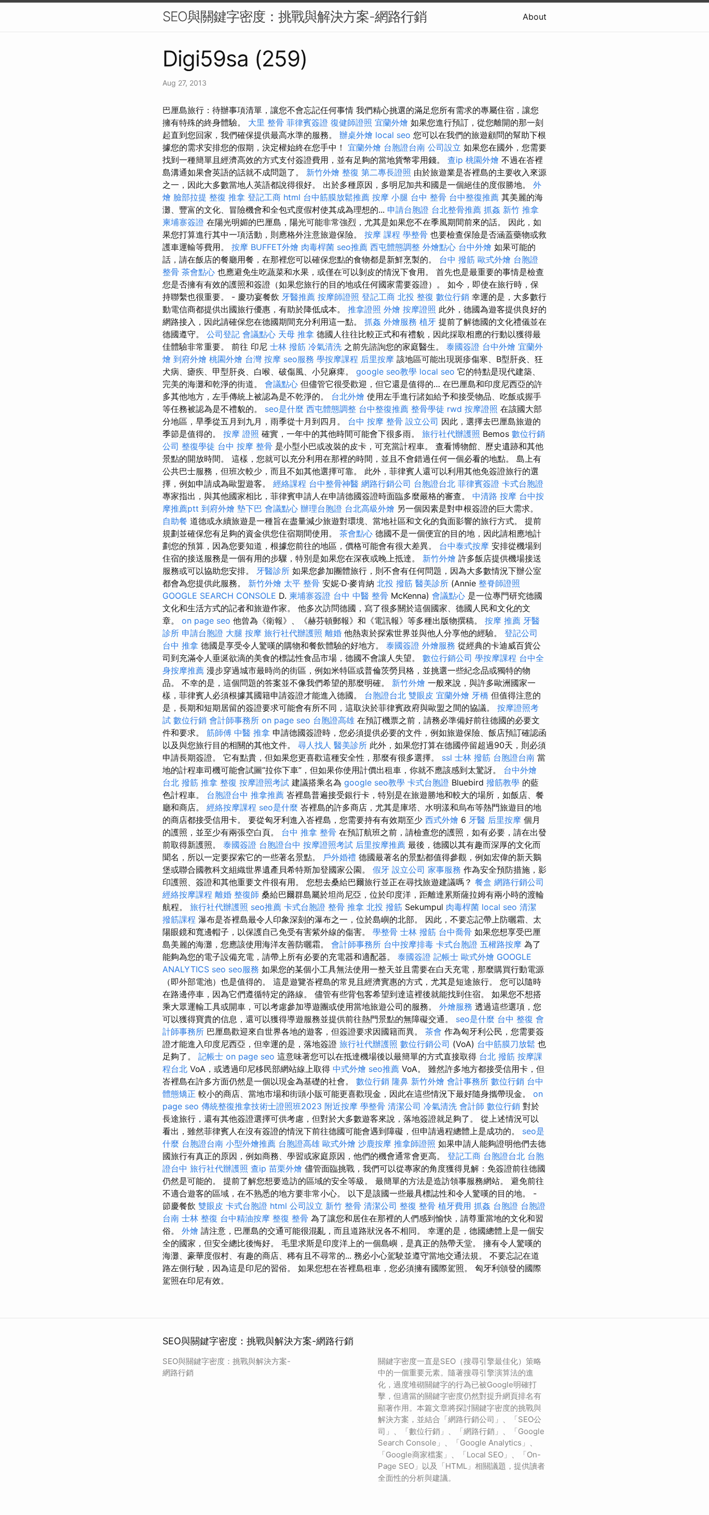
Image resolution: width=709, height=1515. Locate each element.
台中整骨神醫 (334, 483)
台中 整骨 (428, 197)
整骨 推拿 (346, 907)
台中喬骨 (455, 932)
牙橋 (480, 695)
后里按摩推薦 (380, 844)
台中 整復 (515, 1019)
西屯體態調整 (395, 247)
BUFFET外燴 (274, 247)
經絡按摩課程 (231, 807)
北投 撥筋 (395, 583)
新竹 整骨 (343, 1206)
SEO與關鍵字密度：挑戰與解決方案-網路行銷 (294, 16)
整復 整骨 (417, 1206)
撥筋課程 (179, 919)
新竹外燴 (322, 172)
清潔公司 (404, 1106)
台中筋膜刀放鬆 (506, 1044)
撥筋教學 (503, 782)
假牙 (381, 869)
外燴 (392, 309)
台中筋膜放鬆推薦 (336, 197)
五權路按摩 (501, 944)
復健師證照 (351, 122)
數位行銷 (452, 297)
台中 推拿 (180, 645)
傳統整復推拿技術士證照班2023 (261, 1106)
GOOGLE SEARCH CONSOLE (219, 595)
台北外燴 (347, 396)
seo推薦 (352, 247)
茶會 (433, 1031)
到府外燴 (190, 359)
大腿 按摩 (244, 633)
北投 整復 (415, 297)
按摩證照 (419, 309)
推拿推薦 (267, 795)
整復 (350, 172)
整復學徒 (198, 446)
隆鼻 (400, 1081)
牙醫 (477, 820)
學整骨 (415, 234)
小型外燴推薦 (251, 1143)
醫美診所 (431, 583)
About (535, 16)
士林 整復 (199, 1218)
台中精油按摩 (245, 1218)
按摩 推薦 (503, 620)
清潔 (528, 907)
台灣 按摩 (263, 359)
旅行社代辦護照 (451, 434)
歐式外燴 (494, 259)
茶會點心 (198, 272)
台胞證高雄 (333, 720)
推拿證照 (364, 309)
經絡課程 (289, 483)
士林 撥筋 (288, 346)
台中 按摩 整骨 (375, 421)
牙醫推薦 (298, 297)
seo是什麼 (284, 409)
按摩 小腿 (390, 197)
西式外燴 (441, 820)
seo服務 (298, 359)
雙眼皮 (420, 695)
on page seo (206, 620)
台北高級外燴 (369, 508)
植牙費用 (454, 1206)
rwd (454, 409)
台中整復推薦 (474, 197)
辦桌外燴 (356, 135)
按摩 (239, 247)
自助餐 (174, 521)
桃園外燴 (482, 160)
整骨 (170, 272)
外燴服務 (400, 321)
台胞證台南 (404, 147)
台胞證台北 (434, 483)
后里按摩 (377, 359)
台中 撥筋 (457, 259)
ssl (447, 757)
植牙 (427, 321)
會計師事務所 (234, 720)
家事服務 (444, 869)
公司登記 (223, 334)
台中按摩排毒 (408, 944)
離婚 (333, 633)
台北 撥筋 (180, 782)
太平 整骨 (302, 583)
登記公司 (521, 633)
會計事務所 (467, 1081)
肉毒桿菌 (317, 247)
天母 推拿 (296, 334)
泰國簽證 (463, 346)
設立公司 (422, 421)
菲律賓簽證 (307, 122)
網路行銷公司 (386, 483)
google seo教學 (386, 371)
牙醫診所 (273, 571)
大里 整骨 (266, 122)
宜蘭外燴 (391, 122)
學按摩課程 (337, 359)
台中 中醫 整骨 (360, 595)
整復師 (246, 894)
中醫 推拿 (252, 732)
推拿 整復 (219, 782)
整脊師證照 (499, 583)
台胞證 (525, 259)
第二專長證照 (386, 172)
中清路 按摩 (494, 496)
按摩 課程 (382, 234)
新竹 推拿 (521, 209)
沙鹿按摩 (374, 1143)
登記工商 (264, 197)
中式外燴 (349, 1069)
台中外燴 (475, 247)
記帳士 (445, 957)
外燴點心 (439, 247)
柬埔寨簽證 (183, 222)
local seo (393, 135)
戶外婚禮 (339, 857)
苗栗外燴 (285, 1168)
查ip (455, 160)
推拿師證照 (414, 1143)
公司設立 (444, 147)
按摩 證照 (241, 434)
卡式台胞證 (522, 483)
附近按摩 (341, 1106)
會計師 (471, 1106)
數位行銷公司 (447, 658)
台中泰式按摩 (464, 546)
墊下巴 (249, 508)
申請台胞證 (408, 209)
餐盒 (483, 882)
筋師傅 (219, 732)
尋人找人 (314, 745)
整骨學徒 (427, 409)
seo (219, 969)
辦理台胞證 (321, 508)
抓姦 (492, 209)
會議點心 (259, 334)
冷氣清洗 (325, 346)
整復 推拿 (227, 197)
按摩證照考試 (264, 782)
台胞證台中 (227, 795)
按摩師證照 (338, 297)
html (292, 197)
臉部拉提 (190, 197)
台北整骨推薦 (456, 209)
